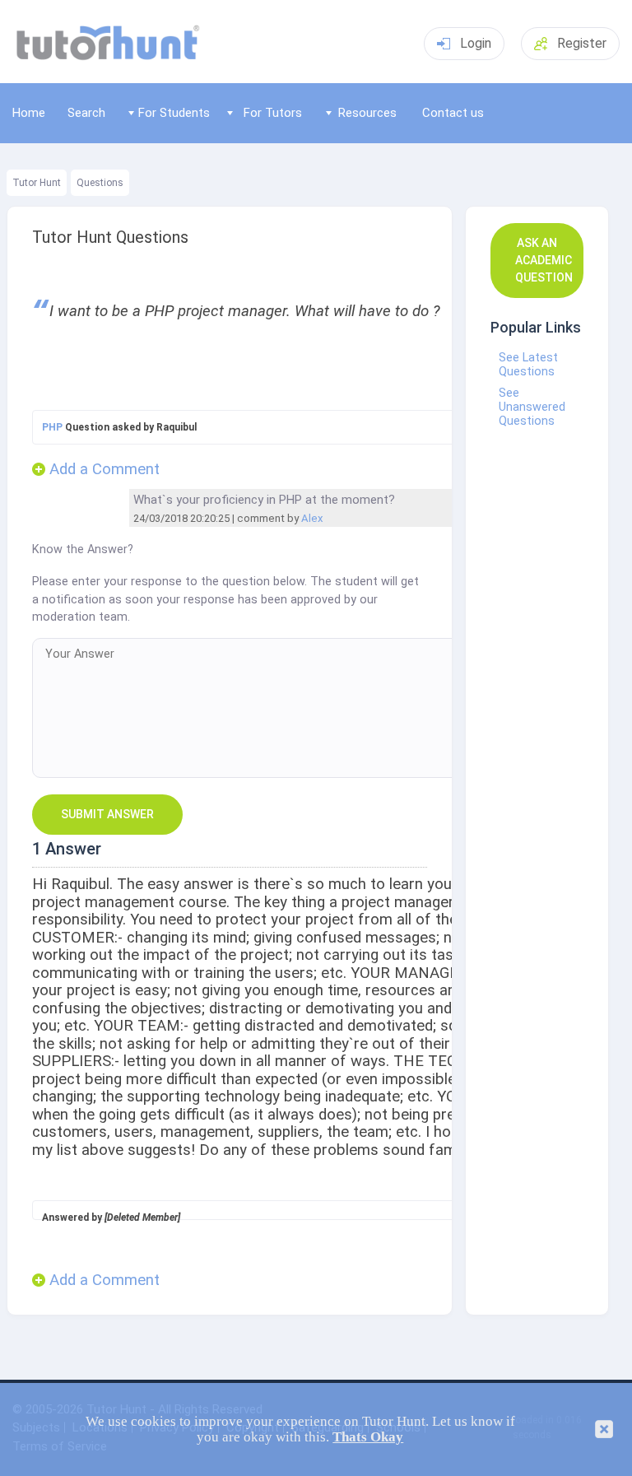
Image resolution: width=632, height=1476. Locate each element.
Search (86, 112)
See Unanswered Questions (532, 407)
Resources (367, 112)
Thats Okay (367, 1437)
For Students (174, 112)
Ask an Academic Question (544, 260)
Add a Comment (104, 469)
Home (28, 112)
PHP (52, 427)
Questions (100, 183)
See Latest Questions (528, 365)
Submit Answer (107, 814)
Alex (312, 518)
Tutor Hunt (36, 183)
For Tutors (273, 112)
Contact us (453, 112)
